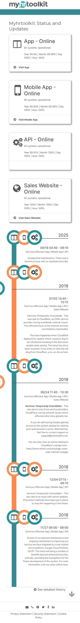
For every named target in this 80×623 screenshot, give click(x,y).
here (65, 564)
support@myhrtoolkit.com (54, 435)
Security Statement (45, 613)
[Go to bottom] (72, 594)
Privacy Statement (21, 613)
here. (65, 352)
